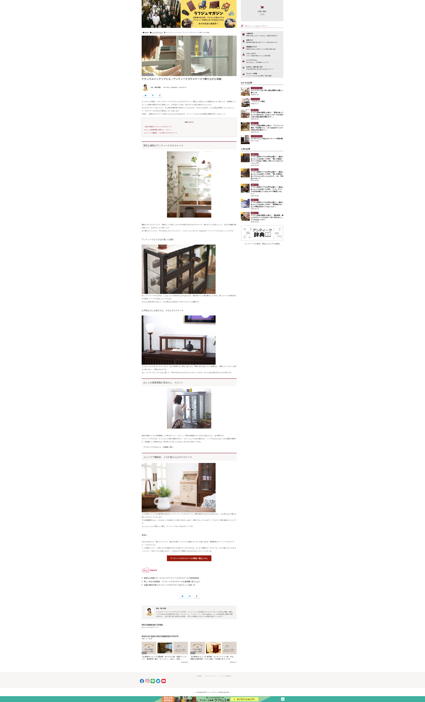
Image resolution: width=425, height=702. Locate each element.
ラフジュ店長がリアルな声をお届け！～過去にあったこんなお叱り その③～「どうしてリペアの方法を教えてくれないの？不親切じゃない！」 (267, 190)
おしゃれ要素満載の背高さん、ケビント (157, 130)
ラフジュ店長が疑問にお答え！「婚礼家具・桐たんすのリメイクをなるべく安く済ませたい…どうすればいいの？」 (267, 217)
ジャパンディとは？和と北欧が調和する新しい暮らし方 (267, 91)
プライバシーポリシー (211, 676)
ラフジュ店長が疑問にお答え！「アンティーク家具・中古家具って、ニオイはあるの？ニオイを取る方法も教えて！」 (267, 127)
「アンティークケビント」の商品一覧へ (158, 447)
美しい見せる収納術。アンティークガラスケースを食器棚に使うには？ (172, 581)
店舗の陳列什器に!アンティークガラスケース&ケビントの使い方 (169, 585)
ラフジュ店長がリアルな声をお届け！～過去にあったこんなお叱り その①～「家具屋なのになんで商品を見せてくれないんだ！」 (267, 204)
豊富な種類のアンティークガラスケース (157, 127)
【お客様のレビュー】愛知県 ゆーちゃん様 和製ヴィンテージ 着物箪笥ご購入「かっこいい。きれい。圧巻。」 (164, 657)
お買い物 (262, 12)
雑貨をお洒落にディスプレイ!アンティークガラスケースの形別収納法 (171, 578)
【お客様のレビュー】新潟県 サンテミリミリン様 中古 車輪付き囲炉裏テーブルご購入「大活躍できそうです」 (212, 657)
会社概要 (199, 676)
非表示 (191, 122)
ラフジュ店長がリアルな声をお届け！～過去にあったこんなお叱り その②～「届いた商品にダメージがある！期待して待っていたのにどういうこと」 (267, 159)
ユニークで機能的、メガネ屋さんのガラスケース (160, 133)
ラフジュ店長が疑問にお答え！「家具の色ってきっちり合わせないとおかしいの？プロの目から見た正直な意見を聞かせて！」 (267, 114)
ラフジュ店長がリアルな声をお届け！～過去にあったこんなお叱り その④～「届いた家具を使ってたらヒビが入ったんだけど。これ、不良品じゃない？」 (267, 175)
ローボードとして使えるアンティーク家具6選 (267, 138)
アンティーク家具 (258, 101)
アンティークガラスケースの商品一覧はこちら (189, 558)
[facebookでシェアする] (160, 95)
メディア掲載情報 (225, 676)
